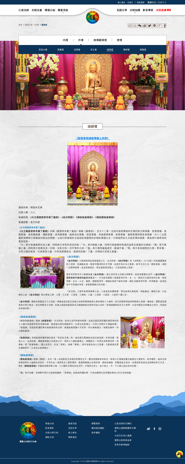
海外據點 (95, 433)
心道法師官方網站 (123, 423)
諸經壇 (110, 49)
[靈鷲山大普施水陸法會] (92, 17)
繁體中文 (151, 2)
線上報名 (121, 2)
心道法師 (23, 10)
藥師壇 (126, 49)
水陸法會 (37, 10)
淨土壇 (93, 49)
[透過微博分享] (144, 27)
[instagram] (160, 428)
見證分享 (122, 10)
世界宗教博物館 (122, 445)
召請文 (130, 2)
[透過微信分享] (140, 27)
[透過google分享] (159, 27)
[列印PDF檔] (135, 27)
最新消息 (63, 10)
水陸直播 (161, 10)
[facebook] (154, 428)
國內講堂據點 (97, 428)
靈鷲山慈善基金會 (123, 440)
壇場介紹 (50, 10)
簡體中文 (162, 2)
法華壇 (77, 49)
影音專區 (148, 10)
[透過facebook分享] (164, 27)
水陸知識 (135, 10)
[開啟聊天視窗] (179, 454)
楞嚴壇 (143, 49)
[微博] (148, 428)
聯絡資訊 (72, 437)
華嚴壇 (60, 49)
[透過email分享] (130, 27)
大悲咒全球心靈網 (123, 436)
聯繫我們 (95, 423)
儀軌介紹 (49, 437)
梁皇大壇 (43, 49)
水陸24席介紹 (51, 433)
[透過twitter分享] (149, 27)
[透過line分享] (154, 27)
